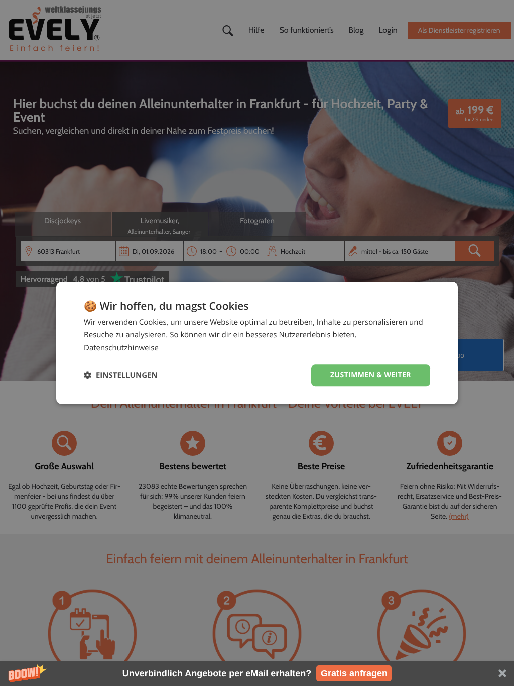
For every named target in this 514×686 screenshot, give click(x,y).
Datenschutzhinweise (121, 347)
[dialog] (257, 343)
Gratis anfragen (354, 673)
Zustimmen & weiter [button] (370, 375)
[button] (257, 673)
